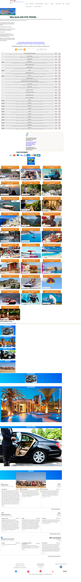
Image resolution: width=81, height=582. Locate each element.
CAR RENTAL (8, 326)
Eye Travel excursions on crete (17, 1)
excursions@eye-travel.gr (40, 565)
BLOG (63, 3)
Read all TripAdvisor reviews (55, 533)
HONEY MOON (7, 349)
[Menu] (10, 2)
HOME (27, 3)
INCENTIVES (8, 337)
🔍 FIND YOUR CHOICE (37, 6)
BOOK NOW (67, 3)
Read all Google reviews (55, 509)
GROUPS (7, 361)
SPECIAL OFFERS (58, 3)
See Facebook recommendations (54, 556)
